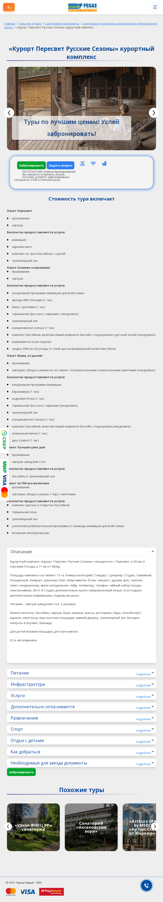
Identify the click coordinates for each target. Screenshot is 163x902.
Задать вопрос (60, 165)
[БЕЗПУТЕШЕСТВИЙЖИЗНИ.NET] (82, 7)
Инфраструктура (81, 684)
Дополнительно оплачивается (81, 707)
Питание (81, 673)
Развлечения (81, 718)
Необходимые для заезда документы (81, 763)
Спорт (81, 729)
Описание (21, 551)
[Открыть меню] (155, 7)
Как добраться (81, 752)
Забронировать (31, 165)
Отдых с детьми (81, 740)
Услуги (81, 696)
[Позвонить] (9, 7)
